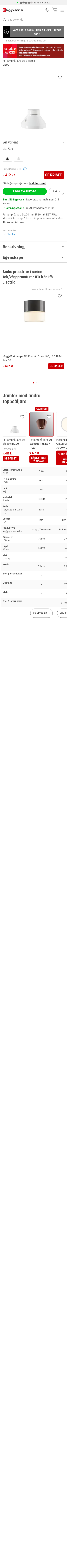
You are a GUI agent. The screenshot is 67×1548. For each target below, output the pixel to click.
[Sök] (4, 19)
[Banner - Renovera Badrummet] (33, 51)
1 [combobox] (55, 191)
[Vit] (18, 157)
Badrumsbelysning (15, 40)
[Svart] (7, 157)
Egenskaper (14, 257)
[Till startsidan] (13, 10)
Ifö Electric (9, 234)
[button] (33, 142)
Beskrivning (14, 246)
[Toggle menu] (62, 10)
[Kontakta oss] (47, 10)
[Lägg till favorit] (60, 77)
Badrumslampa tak (36, 40)
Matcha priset (37, 183)
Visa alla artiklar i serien (46, 289)
